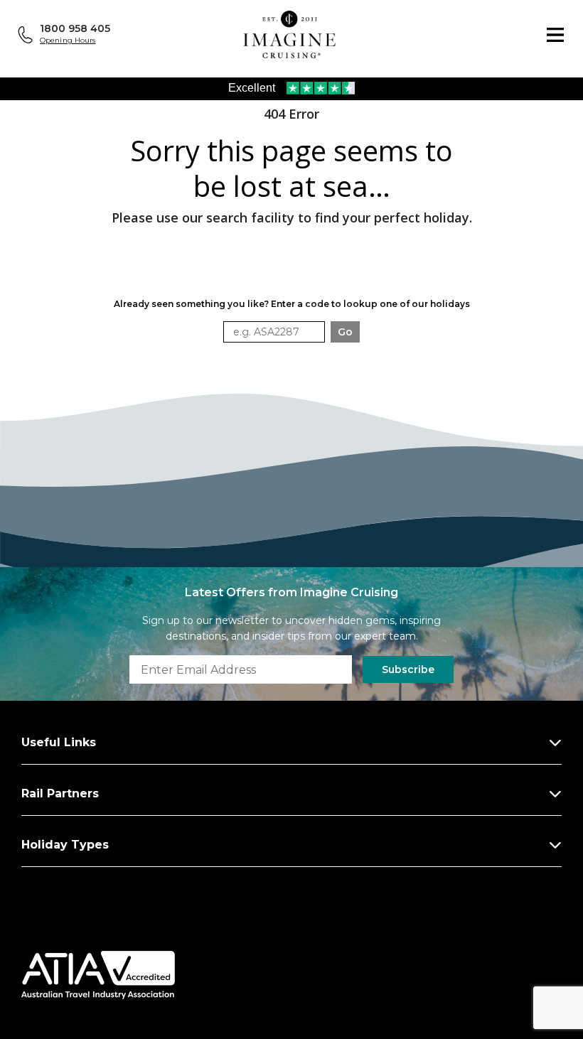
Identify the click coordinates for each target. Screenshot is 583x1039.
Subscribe (408, 669)
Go (345, 331)
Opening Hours (68, 40)
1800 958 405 (75, 28)
